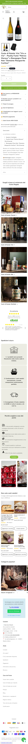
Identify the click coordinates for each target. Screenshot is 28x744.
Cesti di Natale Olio (7, 274)
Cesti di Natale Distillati (8, 304)
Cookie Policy (15, 739)
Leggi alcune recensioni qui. (14, 317)
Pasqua (5, 689)
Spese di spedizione (12, 70)
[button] (4, 11)
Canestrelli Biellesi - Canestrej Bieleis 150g (19, 546)
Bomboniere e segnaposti (9, 696)
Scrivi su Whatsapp (14, 611)
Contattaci (14, 457)
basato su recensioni (14, 316)
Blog (4, 693)
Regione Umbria (7, 699)
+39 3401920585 (14, 635)
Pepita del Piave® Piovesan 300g (5, 546)
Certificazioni (6, 706)
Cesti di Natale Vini (7, 245)
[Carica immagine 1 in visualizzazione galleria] (5, 47)
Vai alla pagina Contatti (14, 615)
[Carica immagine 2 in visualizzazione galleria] (14, 47)
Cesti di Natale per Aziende (10, 683)
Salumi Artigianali (6, 592)
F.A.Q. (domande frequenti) (10, 656)
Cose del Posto (8, 738)
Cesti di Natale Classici (8, 215)
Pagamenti (5, 663)
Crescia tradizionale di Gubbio (19, 515)
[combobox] (16, 7)
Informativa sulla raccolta (6, 742)
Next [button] (25, 328)
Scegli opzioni (20, 528)
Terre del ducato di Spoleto (10, 703)
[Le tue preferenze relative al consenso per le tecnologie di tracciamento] (25, 741)
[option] (14, 329)
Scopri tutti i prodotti (8, 679)
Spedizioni (5, 660)
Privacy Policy (9, 739)
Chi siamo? (5, 653)
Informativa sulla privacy (9, 666)
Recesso (5, 670)
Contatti (5, 650)
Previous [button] (2, 328)
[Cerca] (24, 7)
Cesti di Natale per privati (9, 686)
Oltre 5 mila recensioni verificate (14, 1)
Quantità (3, 75)
